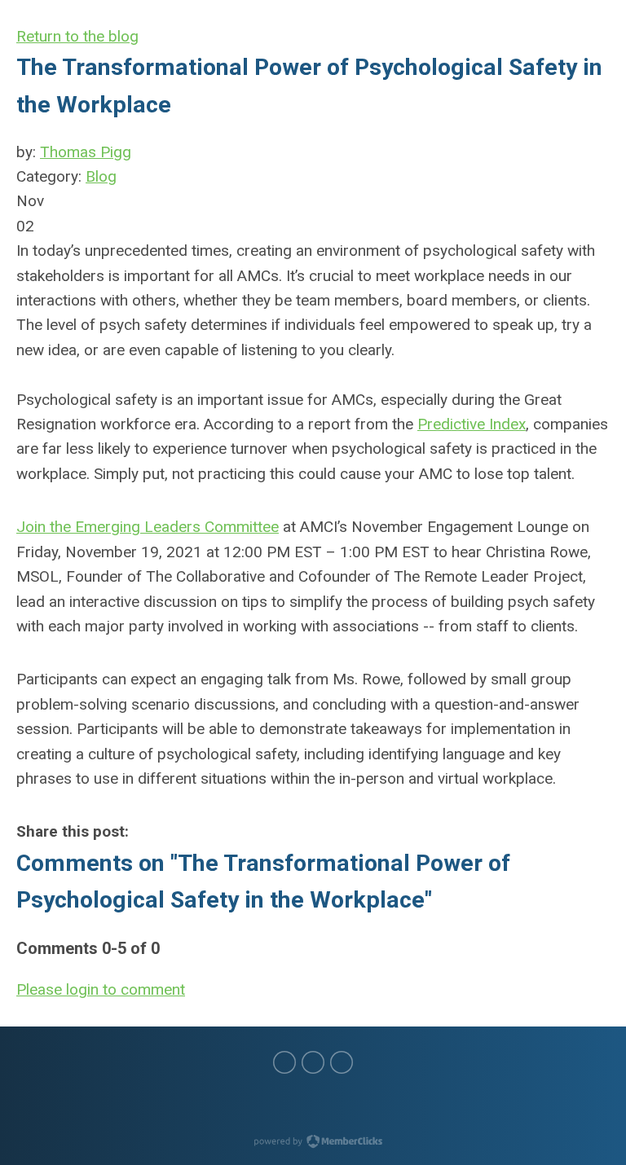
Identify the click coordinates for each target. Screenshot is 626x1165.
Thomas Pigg (85, 152)
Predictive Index (471, 424)
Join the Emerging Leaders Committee (147, 526)
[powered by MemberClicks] (313, 1143)
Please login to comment (100, 989)
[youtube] (341, 1062)
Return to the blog (77, 36)
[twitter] (284, 1062)
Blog (101, 176)
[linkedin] (313, 1062)
